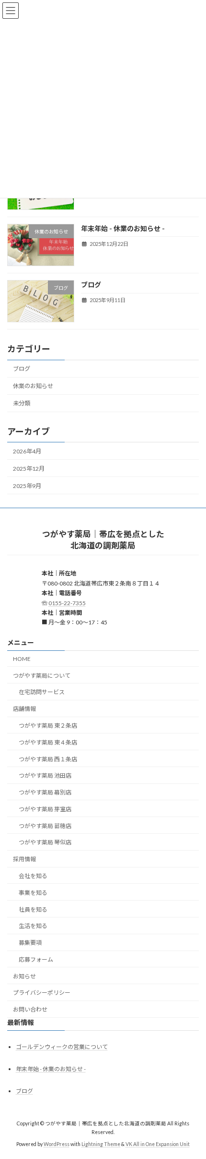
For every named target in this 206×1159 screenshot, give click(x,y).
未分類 (21, 403)
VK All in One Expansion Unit (158, 1144)
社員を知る (33, 909)
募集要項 (30, 942)
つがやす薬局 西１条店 (48, 759)
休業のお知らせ (33, 386)
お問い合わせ (30, 1009)
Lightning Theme (100, 1144)
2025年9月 (27, 485)
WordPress (56, 1144)
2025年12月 (29, 468)
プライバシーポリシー (41, 993)
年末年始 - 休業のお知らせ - (123, 228)
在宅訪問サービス (42, 692)
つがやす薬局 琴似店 (45, 842)
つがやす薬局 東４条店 (48, 742)
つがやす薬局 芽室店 (45, 809)
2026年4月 (27, 450)
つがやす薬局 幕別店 (45, 792)
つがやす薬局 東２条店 (48, 725)
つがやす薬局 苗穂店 (45, 826)
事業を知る (33, 892)
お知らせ (24, 976)
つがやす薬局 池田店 (45, 776)
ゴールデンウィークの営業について (62, 1046)
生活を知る (33, 926)
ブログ (91, 285)
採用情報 (24, 859)
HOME (22, 658)
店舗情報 (24, 708)
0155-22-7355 (67, 603)
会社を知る (33, 875)
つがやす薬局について (41, 675)
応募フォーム (36, 959)
